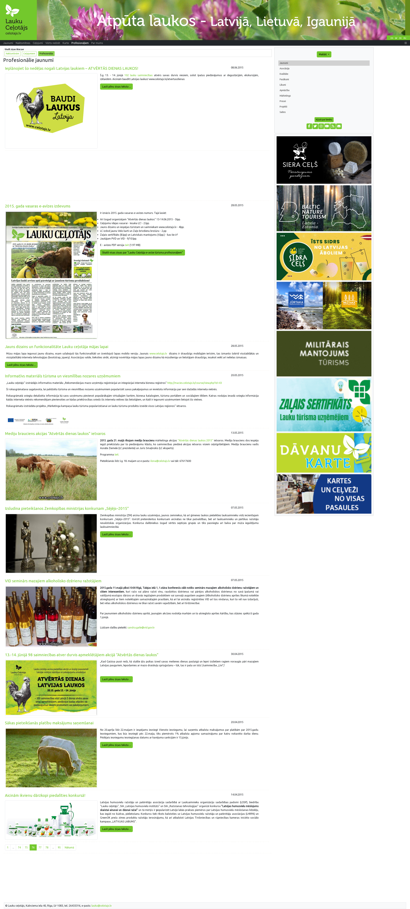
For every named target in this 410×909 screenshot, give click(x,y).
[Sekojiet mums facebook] (309, 125)
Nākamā (69, 847)
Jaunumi (284, 63)
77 (40, 847)
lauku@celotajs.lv (101, 905)
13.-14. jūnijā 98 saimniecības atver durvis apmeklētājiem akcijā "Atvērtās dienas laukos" (81, 655)
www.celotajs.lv (158, 353)
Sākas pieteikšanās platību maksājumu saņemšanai (49, 723)
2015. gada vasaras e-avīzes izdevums (37, 206)
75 (26, 847)
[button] (405, 43)
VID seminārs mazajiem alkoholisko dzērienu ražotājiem (53, 581)
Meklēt (323, 54)
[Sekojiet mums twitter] (315, 125)
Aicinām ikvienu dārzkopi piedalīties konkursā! (45, 795)
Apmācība (284, 90)
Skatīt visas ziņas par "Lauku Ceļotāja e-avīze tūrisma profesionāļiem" (142, 252)
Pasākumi (284, 79)
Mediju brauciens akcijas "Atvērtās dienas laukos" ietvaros (55, 433)
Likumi (283, 85)
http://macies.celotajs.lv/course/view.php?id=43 (194, 382)
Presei (283, 101)
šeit (127, 245)
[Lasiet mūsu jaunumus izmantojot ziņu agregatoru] (333, 125)
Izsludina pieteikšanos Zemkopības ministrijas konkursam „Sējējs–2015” (67, 508)
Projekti (283, 106)
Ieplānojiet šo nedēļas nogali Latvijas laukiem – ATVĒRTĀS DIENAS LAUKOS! (71, 68)
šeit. (117, 454)
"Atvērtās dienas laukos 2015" (195, 440)
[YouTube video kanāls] (327, 125)
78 (46, 847)
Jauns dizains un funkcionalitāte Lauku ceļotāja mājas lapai (56, 347)
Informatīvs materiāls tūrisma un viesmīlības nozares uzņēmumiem (62, 376)
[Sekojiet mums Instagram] (321, 125)
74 (19, 847)
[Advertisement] (137, 175)
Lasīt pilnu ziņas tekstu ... (116, 86)
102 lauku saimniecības (138, 75)
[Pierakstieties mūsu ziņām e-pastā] (338, 125)
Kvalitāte (284, 74)
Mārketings (285, 95)
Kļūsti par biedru (324, 119)
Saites (283, 112)
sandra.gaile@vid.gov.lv (141, 627)
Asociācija (284, 68)
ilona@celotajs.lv (160, 460)
